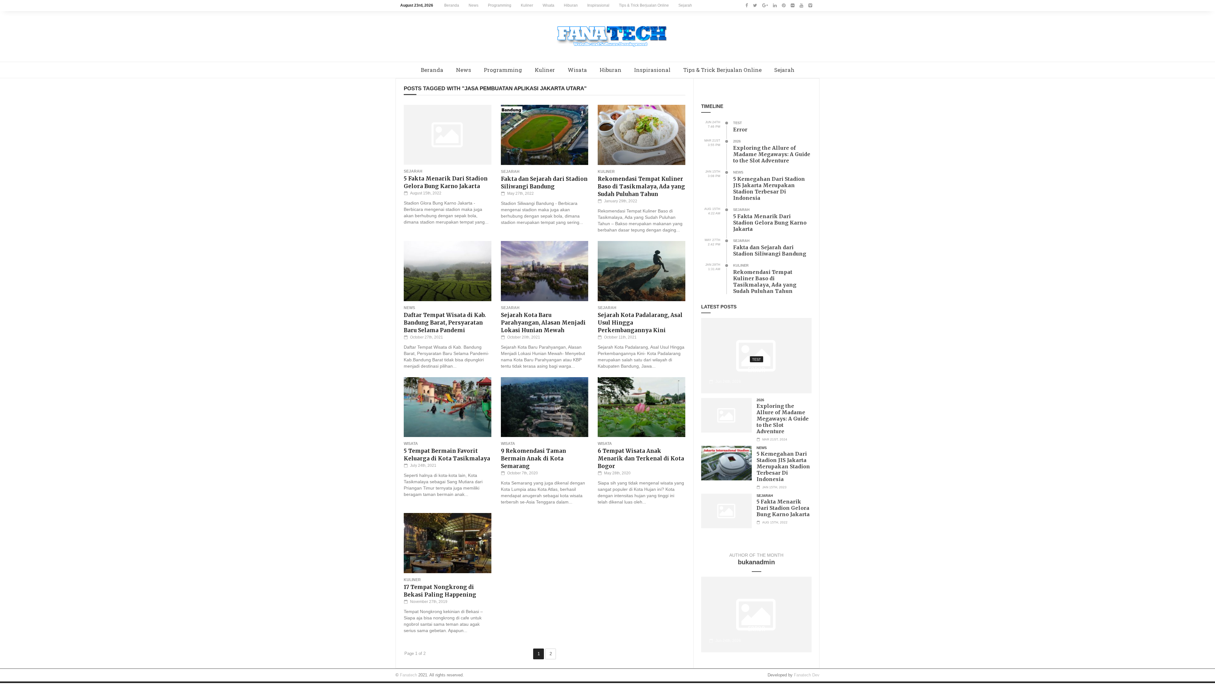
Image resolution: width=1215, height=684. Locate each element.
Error (740, 129)
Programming (499, 5)
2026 (737, 141)
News (473, 5)
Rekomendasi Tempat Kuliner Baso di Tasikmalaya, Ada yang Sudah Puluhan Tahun (641, 186)
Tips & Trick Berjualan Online (644, 5)
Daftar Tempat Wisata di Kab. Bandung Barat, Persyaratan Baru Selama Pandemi (445, 323)
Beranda (451, 5)
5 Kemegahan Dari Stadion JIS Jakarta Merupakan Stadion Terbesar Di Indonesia (769, 188)
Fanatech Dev (806, 675)
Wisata (548, 5)
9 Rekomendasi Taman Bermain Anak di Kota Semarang (533, 458)
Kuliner (527, 5)
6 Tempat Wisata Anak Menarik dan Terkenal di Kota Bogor (641, 458)
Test (737, 123)
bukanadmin (756, 562)
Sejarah (685, 5)
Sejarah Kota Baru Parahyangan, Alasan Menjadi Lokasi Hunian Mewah (543, 323)
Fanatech (408, 675)
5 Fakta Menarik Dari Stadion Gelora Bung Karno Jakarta (770, 222)
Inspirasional (598, 5)
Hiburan (571, 5)
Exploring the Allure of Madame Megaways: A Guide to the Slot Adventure (771, 154)
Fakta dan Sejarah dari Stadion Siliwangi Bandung (769, 250)
